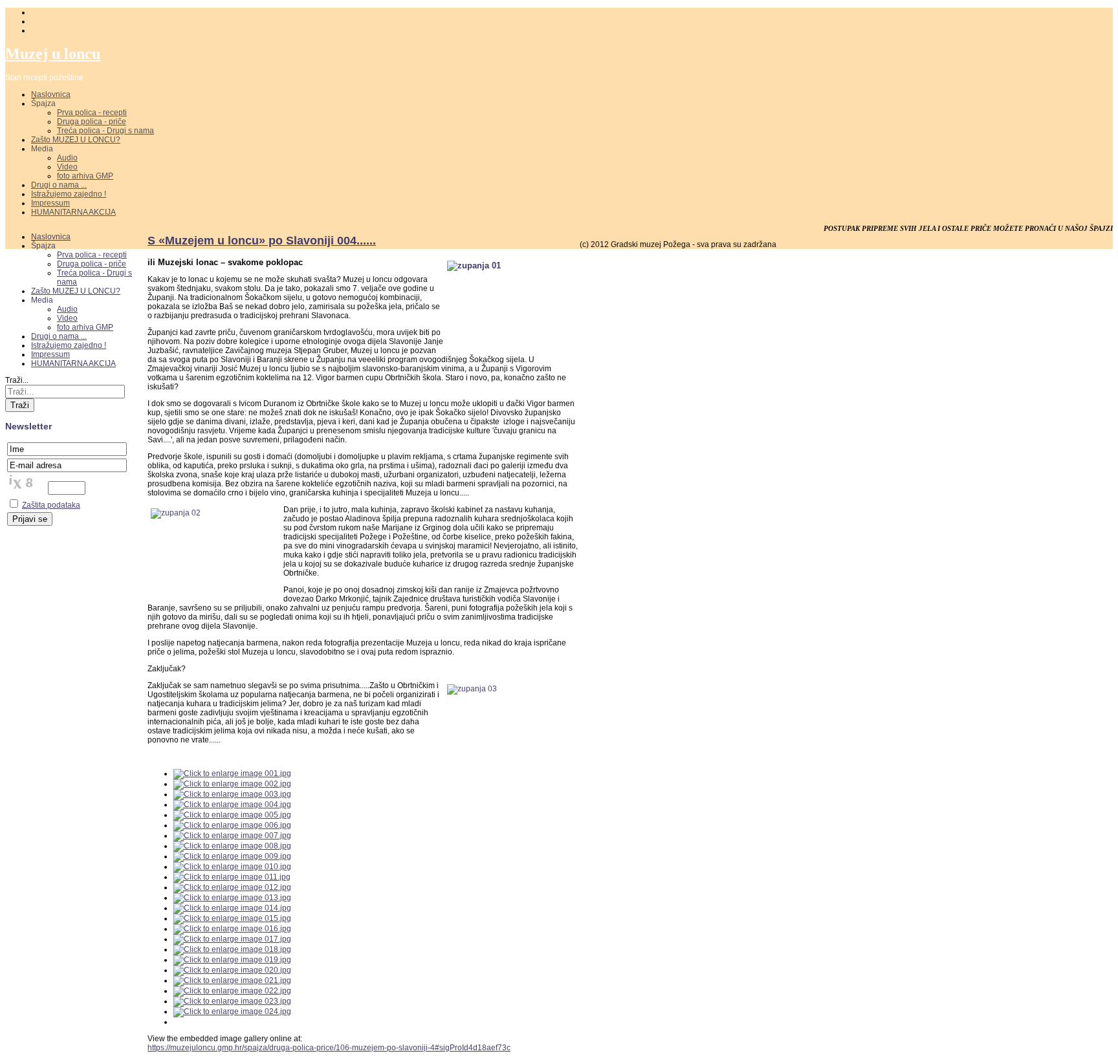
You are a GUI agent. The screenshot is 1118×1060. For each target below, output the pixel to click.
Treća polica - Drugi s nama (105, 130)
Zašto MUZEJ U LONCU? (75, 139)
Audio (67, 157)
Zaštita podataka (51, 505)
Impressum (50, 203)
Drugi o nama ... (59, 184)
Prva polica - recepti (92, 112)
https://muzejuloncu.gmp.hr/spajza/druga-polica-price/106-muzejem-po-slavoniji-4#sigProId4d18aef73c (329, 1047)
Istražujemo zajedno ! (68, 194)
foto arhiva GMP (85, 175)
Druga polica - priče (91, 121)
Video (67, 166)
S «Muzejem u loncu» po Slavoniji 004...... (262, 240)
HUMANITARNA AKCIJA (73, 212)
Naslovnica (51, 94)
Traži (19, 405)
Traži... (16, 380)
